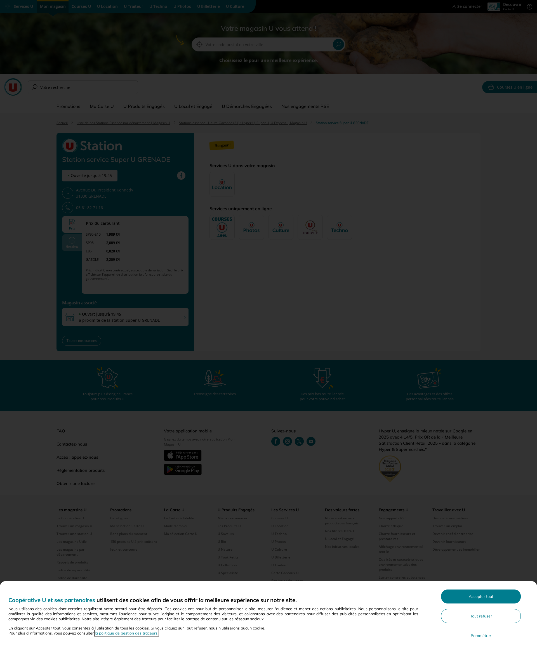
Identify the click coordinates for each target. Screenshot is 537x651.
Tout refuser (481, 616)
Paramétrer (481, 635)
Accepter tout (481, 596)
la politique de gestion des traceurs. (126, 633)
